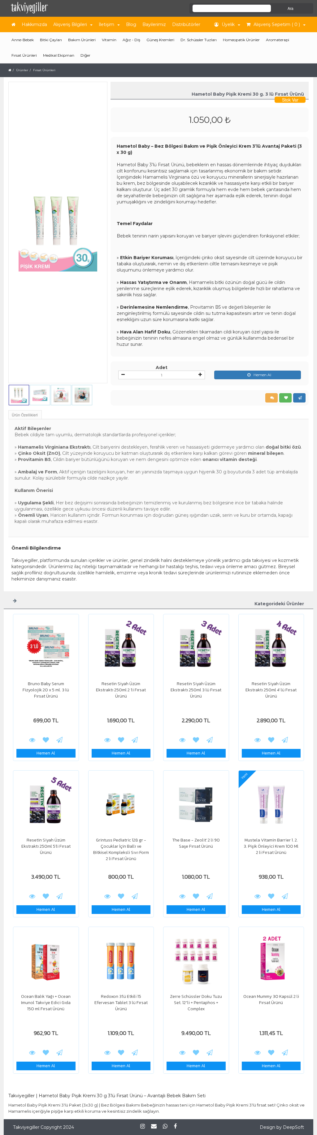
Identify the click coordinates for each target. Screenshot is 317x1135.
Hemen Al (262, 374)
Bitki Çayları (51, 39)
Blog (131, 24)
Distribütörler (186, 24)
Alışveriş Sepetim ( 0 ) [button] (277, 24)
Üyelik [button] (228, 24)
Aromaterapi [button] (277, 39)
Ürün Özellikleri (25, 414)
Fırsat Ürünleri (24, 55)
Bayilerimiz (154, 24)
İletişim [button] (106, 24)
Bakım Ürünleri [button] (82, 39)
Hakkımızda (34, 24)
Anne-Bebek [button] (22, 39)
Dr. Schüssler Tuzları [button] (198, 39)
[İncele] (46, 648)
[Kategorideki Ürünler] (15, 600)
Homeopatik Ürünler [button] (241, 39)
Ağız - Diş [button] (131, 39)
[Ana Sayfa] (13, 24)
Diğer (85, 55)
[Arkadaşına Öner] (59, 739)
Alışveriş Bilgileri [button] (70, 24)
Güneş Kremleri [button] (160, 39)
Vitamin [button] (109, 39)
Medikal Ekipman (58, 55)
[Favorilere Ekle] (46, 739)
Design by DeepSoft (282, 1127)
